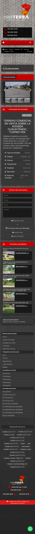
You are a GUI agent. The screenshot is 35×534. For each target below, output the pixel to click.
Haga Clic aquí (7, 321)
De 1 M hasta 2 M (8, 397)
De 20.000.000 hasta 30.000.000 (13, 409)
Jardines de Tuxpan (9, 340)
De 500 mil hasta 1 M (9, 394)
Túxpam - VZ (18, 49)
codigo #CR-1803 (17, 461)
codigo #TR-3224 (24, 434)
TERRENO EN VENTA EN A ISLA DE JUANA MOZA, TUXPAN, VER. (16, 276)
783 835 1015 (12, 35)
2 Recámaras (7, 376)
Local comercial (7, 364)
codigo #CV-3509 (17, 452)
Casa (4, 355)
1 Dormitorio (6, 373)
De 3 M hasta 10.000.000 (10, 403)
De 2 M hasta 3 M (8, 401)
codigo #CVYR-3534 (17, 455)
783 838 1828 (12, 32)
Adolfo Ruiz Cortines (9, 349)
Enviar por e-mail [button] (18, 220)
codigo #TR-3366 (17, 437)
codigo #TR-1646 (25, 431)
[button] (5, 90)
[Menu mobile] (3, 42)
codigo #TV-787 (9, 431)
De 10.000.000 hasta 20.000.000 (12, 406)
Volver (30, 51)
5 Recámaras (7, 385)
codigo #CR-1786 (17, 467)
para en (13, 458)
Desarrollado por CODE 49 (17, 503)
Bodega (5, 367)
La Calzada (6, 346)
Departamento (7, 361)
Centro (5, 337)
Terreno (26, 49)
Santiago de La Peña (9, 343)
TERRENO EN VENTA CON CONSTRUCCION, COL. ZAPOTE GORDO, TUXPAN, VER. (16, 290)
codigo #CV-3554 (17, 440)
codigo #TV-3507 (11, 443)
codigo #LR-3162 (12, 446)
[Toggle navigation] (30, 42)
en (17, 464)
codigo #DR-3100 (11, 449)
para (9, 434)
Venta (11, 49)
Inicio (6, 49)
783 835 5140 (12, 29)
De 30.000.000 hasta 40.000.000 (13, 412)
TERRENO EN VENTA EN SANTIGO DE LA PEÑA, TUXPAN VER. (15, 262)
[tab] (9, 77)
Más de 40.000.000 (8, 415)
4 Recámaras (7, 382)
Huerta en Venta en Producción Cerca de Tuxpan (15, 249)
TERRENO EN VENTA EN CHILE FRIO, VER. (16, 303)
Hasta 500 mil (7, 392)
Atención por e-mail (19, 487)
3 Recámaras (7, 379)
